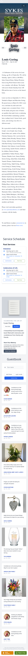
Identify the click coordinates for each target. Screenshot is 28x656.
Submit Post (14, 378)
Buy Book (16, 326)
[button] (14, 452)
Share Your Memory (10, 351)
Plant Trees (19, 260)
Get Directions (8, 260)
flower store (19, 225)
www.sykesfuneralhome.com (11, 209)
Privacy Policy (10, 649)
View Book (7, 326)
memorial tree (21, 223)
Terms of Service (18, 649)
